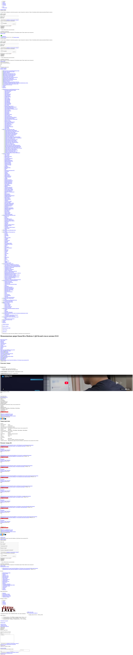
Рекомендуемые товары (6, 595)
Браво (6, 317)
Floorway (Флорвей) (8, 179)
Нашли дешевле (10, 414)
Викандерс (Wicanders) (9, 312)
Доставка (4, 4)
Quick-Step (6, 253)
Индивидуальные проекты (9, 272)
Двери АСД (12, 143)
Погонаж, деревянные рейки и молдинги (12, 276)
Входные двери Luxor (17, 146)
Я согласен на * (10, 643)
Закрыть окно (2, 33)
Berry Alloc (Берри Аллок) (9, 203)
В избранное (2, 450)
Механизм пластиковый (9, 288)
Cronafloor (6, 238)
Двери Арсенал (7, 109)
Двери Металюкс (15, 149)
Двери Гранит (13, 132)
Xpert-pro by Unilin (8, 164)
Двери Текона (7, 128)
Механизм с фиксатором (9, 289)
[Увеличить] (14, 360)
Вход (3, 6)
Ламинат (8, 72)
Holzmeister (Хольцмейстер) (9, 191)
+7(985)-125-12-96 (3, 37)
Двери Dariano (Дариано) (9, 122)
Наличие (2, 357)
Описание (2, 352)
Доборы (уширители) (8, 270)
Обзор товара (2, 350)
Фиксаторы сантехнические (9, 297)
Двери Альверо (7, 92)
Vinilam (6, 261)
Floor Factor (7, 246)
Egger (6, 310)
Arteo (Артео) (7, 155)
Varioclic (6, 172)
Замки (6, 285)
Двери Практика (7, 94)
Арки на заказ (10, 76)
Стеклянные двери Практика (10, 315)
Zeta (5, 256)
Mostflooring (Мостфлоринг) (9, 195)
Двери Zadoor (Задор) (8, 124)
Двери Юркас (7, 113)
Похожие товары (3, 356)
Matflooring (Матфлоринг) (9, 208)
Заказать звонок (3, 9)
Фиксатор (6, 296)
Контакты (4, 87)
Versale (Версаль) (8, 185)
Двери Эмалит (7, 95)
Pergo (5, 248)
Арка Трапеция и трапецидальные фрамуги (12, 265)
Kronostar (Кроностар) (8, 160)
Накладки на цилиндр (8, 291)
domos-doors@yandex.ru (4, 626)
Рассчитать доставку (12, 415)
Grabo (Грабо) (7, 228)
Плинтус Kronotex (8, 304)
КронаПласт (7, 257)
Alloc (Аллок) (7, 154)
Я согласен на (10, 19)
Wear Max (6, 250)
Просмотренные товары (4, 566)
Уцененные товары (5, 596)
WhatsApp (4, 36)
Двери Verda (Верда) (8, 116)
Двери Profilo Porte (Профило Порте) (11, 108)
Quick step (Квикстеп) (8, 187)
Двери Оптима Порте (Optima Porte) (11, 119)
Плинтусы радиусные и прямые (10, 275)
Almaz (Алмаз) (7, 175)
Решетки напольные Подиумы (10, 277)
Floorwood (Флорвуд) (8, 218)
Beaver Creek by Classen (9, 189)
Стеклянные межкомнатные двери (22, 82)
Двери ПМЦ (7, 127)
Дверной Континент (16, 145)
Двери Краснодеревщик (9, 126)
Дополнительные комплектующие (11, 284)
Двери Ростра (7, 112)
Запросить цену (10, 653)
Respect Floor (7, 260)
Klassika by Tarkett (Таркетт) (9, 220)
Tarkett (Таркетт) (7, 198)
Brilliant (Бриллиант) (8, 156)
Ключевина (7, 286)
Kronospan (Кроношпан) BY (10, 170)
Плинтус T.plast (7, 305)
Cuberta (6, 177)
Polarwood (6, 223)
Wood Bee (6, 226)
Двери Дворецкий (8, 110)
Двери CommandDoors (17, 137)
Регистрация (4, 7)
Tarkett (6, 229)
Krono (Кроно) (7, 193)
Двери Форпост (14, 134)
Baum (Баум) (7, 216)
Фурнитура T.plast (8, 307)
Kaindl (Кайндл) (7, 159)
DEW (5, 258)
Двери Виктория (7, 125)
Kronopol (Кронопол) (8, 181)
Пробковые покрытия (15, 81)
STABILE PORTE (8, 96)
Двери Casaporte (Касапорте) (10, 121)
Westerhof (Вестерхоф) (8, 214)
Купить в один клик (12, 644)
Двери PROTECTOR (16, 147)
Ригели (6, 293)
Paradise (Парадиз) (8, 196)
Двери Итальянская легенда (9, 118)
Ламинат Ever (7, 174)
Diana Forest (7, 221)
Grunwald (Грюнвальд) (9, 158)
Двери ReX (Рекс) (15, 142)
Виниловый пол (12, 75)
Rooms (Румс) (7, 211)
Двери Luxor (7, 97)
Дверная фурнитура (14, 77)
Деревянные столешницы (9, 269)
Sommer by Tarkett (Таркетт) (9, 224)
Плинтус (4, 583)
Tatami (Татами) (7, 213)
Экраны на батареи (8, 278)
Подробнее (2, 459)
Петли (6, 292)
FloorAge (6, 233)
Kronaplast (6, 241)
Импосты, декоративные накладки (11, 271)
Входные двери (11, 71)
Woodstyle (6, 173)
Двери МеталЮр (14, 133)
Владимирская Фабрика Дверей (10, 90)
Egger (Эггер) (7, 157)
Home (6, 192)
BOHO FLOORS (7, 167)
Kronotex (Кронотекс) (8, 182)
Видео (1, 359)
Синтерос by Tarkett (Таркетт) (10, 227)
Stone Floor (6, 249)
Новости (4, 3)
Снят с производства (4, 457)
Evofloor (6, 251)
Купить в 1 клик (3, 460)
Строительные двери (14, 83)
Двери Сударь (13, 150)
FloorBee (6, 178)
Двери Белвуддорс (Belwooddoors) (11, 117)
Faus (5, 169)
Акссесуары (10, 84)
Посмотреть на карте (4, 620)
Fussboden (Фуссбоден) (9, 204)
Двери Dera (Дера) (8, 91)
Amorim (6, 309)
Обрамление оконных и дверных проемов (12, 274)
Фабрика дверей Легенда (9, 106)
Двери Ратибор (13, 140)
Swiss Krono (7, 171)
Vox (5, 236)
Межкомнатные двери (15, 70)
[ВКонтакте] (1, 418)
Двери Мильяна (7, 102)
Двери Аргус (12, 138)
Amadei (6, 165)
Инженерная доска (13, 79)
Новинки (4, 593)
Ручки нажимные (8, 295)
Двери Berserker (14, 130)
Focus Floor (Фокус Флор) (9, 219)
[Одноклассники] (2, 418)
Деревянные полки (8, 268)
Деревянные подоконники (9, 267)
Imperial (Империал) (8, 205)
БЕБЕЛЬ (6, 186)
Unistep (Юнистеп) (8, 163)
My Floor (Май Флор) (8, 183)
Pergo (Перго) (7, 210)
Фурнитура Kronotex (8, 306)
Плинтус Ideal (7, 303)
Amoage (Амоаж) (8, 202)
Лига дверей (7, 105)
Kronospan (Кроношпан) (9, 207)
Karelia (6, 217)
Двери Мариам (7, 101)
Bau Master (6, 166)
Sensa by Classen (7, 212)
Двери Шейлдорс (8, 104)
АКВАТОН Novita (8, 262)
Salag (5, 254)
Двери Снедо (12, 144)
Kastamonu (6, 206)
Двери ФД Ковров (8, 103)
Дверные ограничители (9, 282)
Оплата (3, 86)
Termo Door (12, 135)
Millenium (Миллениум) (9, 161)
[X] (5, 418)
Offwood (6, 242)
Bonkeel (6, 168)
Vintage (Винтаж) (8, 199)
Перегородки (10, 80)
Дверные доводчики (8, 281)
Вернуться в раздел (3, 349)
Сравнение (8, 460)
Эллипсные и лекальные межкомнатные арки (13, 279)
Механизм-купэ (7, 290)
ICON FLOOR (7, 240)
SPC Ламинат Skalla (8, 243)
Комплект (2, 351)
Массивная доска (13, 74)
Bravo (6, 299)
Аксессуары (2, 354)
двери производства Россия (9, 318)
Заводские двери (14, 151)
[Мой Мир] (4, 418)
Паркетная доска (12, 73)
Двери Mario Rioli (8, 123)
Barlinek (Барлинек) (8, 225)
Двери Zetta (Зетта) (15, 131)
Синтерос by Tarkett (8, 201)
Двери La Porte (7, 115)
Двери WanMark (7, 99)
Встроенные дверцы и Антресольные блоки (12, 266)
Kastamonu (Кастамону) (9, 180)
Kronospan (6, 234)
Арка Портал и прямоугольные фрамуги (12, 264)
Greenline (6, 222)
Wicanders (6, 311)
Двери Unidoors (7, 98)
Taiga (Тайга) (7, 184)
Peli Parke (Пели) (7, 209)
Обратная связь (3, 624)
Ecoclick (6, 239)
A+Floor (6, 232)
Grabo (6, 252)
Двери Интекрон (15, 139)
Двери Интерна (7, 100)
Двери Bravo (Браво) (8, 114)
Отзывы (1, 355)
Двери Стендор (7, 120)
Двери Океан (7, 111)
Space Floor (7, 235)
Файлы (1, 358)
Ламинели (6, 200)
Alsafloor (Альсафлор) (8, 188)
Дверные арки (11, 78)
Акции (3, 2)
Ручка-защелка (7, 294)
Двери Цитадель (14, 141)
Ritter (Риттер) (7, 197)
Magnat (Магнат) (7, 194)
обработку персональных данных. (13, 19)
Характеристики (3, 353)
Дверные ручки (7, 283)
